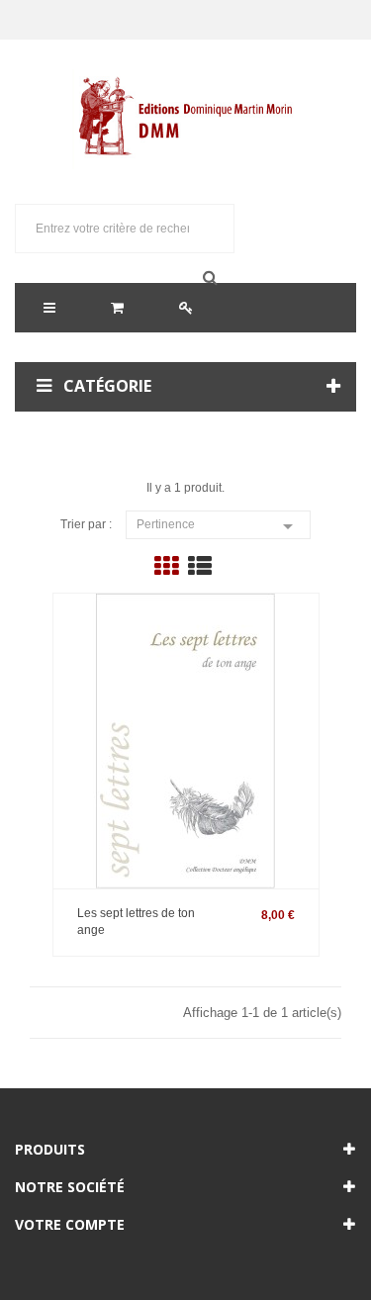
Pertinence (218, 526)
